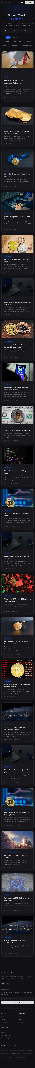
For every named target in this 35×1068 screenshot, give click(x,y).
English (3, 1045)
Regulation (14, 45)
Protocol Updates (27, 45)
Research (7, 41)
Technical (28, 41)
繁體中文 (16, 1045)
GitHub (21, 1022)
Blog (20, 1019)
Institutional (4, 1022)
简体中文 (9, 1045)
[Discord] (3, 983)
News (4, 45)
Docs (2, 1025)
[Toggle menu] (22, 3)
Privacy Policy (5, 1038)
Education (16, 37)
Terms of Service (6, 1035)
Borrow (3, 1017)
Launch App (29, 2)
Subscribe (17, 1002)
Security (3, 1019)
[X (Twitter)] (7, 983)
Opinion (26, 37)
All (8, 37)
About (20, 1017)
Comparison (17, 41)
